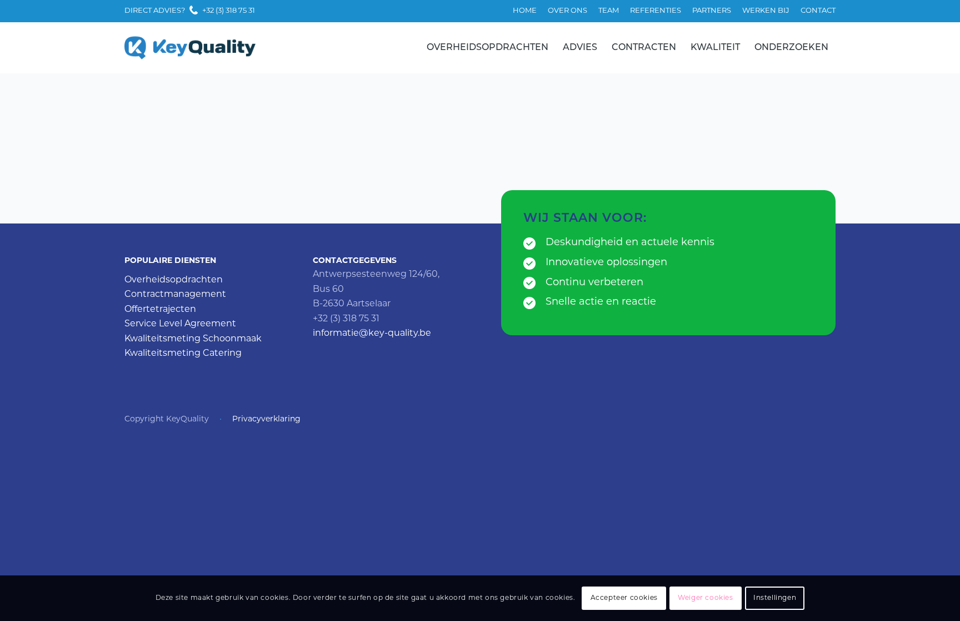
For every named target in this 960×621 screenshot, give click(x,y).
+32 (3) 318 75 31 (228, 10)
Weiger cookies (705, 598)
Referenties (655, 10)
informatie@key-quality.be (372, 333)
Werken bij (765, 10)
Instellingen (774, 598)
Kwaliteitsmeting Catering (183, 353)
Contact (818, 10)
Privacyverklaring (266, 419)
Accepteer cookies (624, 598)
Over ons (567, 10)
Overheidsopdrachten (173, 280)
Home (525, 10)
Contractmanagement (175, 294)
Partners (711, 10)
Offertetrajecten (160, 309)
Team (608, 10)
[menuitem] (524, 11)
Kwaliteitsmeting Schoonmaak (193, 339)
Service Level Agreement (180, 324)
